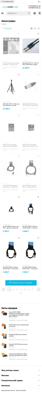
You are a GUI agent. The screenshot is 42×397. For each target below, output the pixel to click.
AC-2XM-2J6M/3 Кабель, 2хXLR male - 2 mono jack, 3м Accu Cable (30, 268)
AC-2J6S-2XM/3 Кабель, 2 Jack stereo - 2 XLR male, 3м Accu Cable (10, 186)
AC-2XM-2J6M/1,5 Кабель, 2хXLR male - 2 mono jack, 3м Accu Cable (10, 268)
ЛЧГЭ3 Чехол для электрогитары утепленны (19, 325)
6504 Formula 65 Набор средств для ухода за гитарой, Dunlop (30, 145)
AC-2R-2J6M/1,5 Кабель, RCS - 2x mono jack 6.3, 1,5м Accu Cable (29, 186)
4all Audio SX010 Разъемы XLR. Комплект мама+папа (30, 104)
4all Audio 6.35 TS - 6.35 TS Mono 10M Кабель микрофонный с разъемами (30, 63)
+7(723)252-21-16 (34, 6)
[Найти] (29, 13)
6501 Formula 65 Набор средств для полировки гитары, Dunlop (11, 145)
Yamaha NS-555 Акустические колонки (18, 335)
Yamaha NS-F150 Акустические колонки (18, 344)
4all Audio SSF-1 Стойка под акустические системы (11, 104)
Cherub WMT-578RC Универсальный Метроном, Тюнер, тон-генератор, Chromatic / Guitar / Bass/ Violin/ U (19, 314)
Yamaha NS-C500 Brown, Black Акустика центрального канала (18, 354)
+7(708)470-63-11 (34, 8)
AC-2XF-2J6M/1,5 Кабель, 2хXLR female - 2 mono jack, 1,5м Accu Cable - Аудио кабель (30, 227)
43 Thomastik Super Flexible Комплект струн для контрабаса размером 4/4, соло (11, 63)
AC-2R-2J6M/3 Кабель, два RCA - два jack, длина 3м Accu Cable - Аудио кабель (11, 227)
